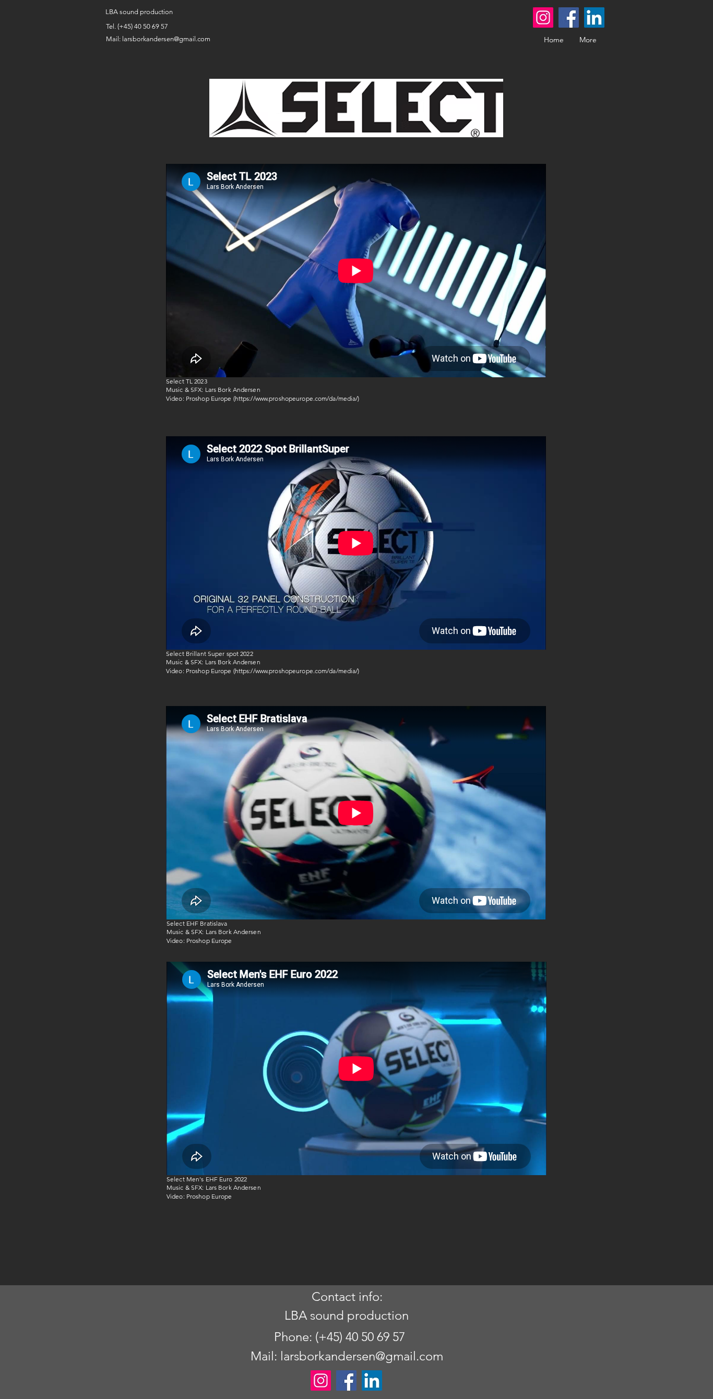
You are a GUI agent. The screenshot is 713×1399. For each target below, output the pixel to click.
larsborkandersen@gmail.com (166, 39)
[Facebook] (568, 17)
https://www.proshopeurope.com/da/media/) (297, 398)
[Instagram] (543, 17)
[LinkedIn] (594, 17)
